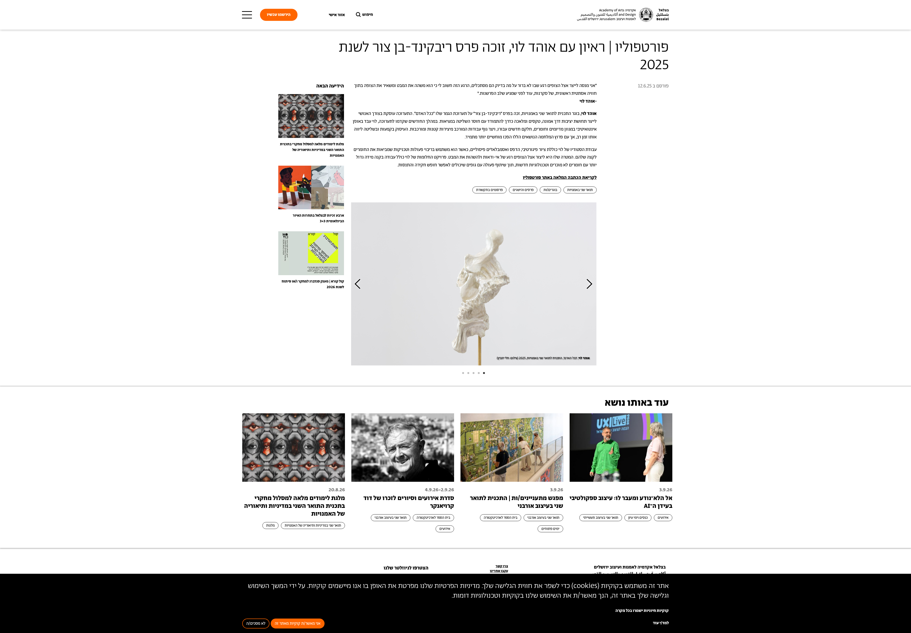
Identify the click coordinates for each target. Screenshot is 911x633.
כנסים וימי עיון (638, 517)
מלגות (270, 525)
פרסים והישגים (523, 189)
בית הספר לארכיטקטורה (500, 517)
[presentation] (589, 284)
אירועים (663, 517)
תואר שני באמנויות (580, 189)
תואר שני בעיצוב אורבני (543, 517)
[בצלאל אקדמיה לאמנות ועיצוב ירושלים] (622, 15)
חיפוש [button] (367, 15)
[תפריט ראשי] (247, 15)
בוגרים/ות (550, 189)
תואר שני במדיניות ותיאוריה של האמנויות (313, 525)
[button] (484, 373)
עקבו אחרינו (499, 571)
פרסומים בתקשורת (489, 189)
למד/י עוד (661, 623)
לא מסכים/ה (255, 624)
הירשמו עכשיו (279, 15)
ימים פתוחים (550, 528)
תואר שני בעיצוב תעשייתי (600, 517)
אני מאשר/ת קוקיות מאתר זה (298, 624)
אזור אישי (337, 15)
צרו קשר (502, 566)
